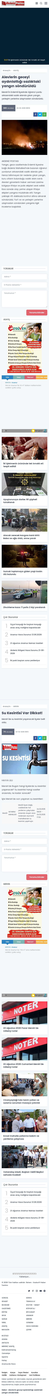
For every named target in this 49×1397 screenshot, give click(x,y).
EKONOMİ (5, 1305)
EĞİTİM (4, 1312)
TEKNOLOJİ (30, 1301)
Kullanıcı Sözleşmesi (18, 1375)
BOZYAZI (5, 1336)
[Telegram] (44, 1291)
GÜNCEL (5, 1298)
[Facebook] (33, 1291)
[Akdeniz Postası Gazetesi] (13, 3)
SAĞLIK (4, 1319)
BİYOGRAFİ (30, 1312)
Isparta (5, 1357)
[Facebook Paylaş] (35, 114)
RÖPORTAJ (30, 1308)
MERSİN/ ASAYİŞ (8, 1346)
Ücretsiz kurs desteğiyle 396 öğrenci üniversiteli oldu (24, 61)
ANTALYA (5, 1343)
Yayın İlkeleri (23, 1372)
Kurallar (34, 1372)
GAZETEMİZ (6, 1308)
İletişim (4, 1372)
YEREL (4, 1322)
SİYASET (5, 1301)
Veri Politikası (34, 1375)
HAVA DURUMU (32, 1326)
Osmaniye (6, 1353)
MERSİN (16, 706)
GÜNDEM (29, 1322)
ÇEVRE (28, 1329)
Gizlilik (4, 1375)
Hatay (4, 1360)
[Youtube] (41, 1291)
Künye (12, 1372)
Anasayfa (6, 70)
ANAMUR (29, 1315)
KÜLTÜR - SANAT (33, 1305)
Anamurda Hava (8, 1364)
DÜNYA (29, 1298)
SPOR (4, 1315)
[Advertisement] (24, 32)
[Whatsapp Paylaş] (44, 114)
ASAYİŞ (16, 70)
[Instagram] (37, 1291)
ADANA (4, 1339)
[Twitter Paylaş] (40, 114)
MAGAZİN (5, 1329)
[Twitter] (29, 1291)
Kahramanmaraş (9, 1350)
